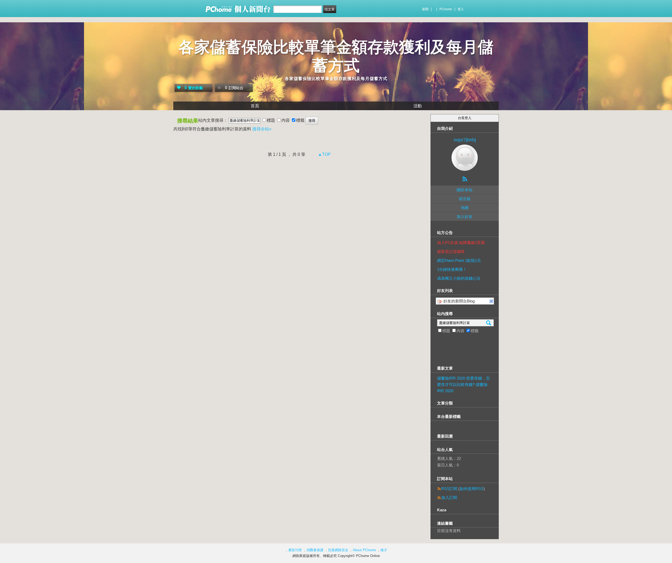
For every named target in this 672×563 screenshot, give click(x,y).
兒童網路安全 (338, 550)
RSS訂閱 (449, 488)
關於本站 (464, 190)
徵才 (383, 550)
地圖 (465, 207)
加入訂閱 (449, 497)
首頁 (255, 106)
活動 (417, 106)
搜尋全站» (261, 129)
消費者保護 (314, 550)
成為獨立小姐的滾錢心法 (458, 278)
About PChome (364, 550)
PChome (445, 9)
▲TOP (324, 154)
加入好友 (464, 216)
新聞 (425, 9)
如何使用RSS (472, 488)
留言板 (465, 198)
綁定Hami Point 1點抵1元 (459, 260)
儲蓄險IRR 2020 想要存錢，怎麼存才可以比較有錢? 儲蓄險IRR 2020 (463, 384)
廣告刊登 (295, 550)
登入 (461, 9)
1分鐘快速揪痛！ (452, 269)
